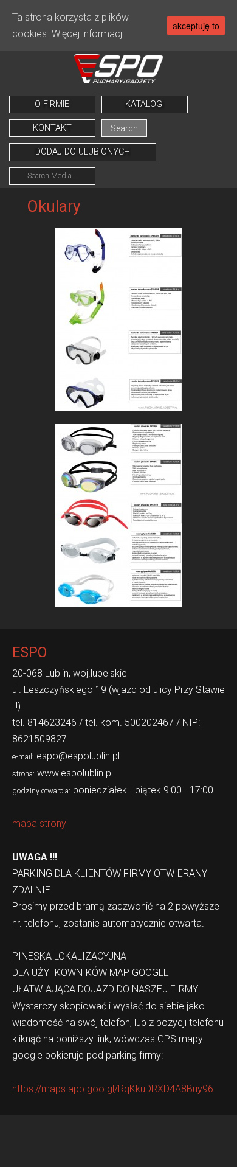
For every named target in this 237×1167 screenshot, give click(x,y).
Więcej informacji (88, 34)
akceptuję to (196, 25)
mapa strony (39, 823)
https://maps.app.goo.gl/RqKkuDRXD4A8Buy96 (112, 1089)
